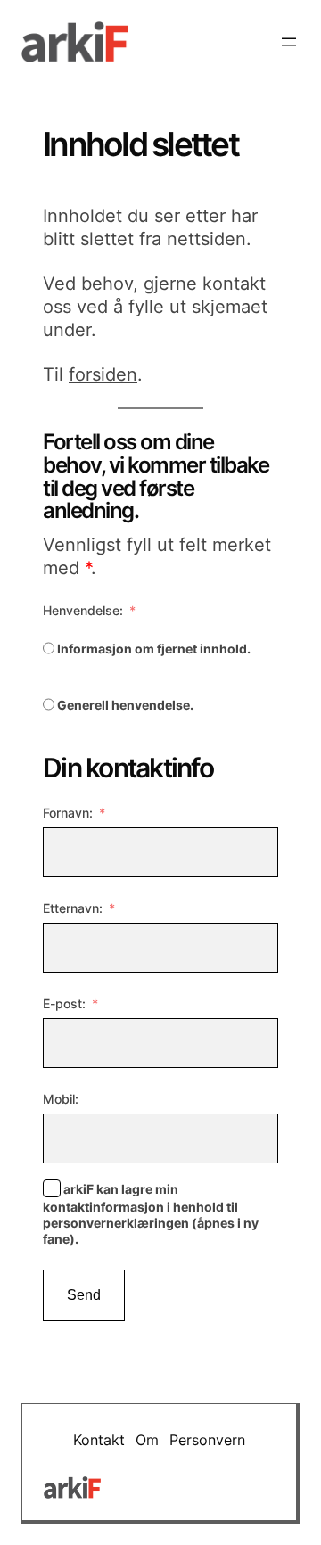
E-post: (64, 1003)
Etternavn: (73, 908)
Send (84, 1295)
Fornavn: (68, 812)
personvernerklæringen (116, 1222)
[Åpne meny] (289, 42)
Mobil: (60, 1098)
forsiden (103, 374)
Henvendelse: (83, 610)
